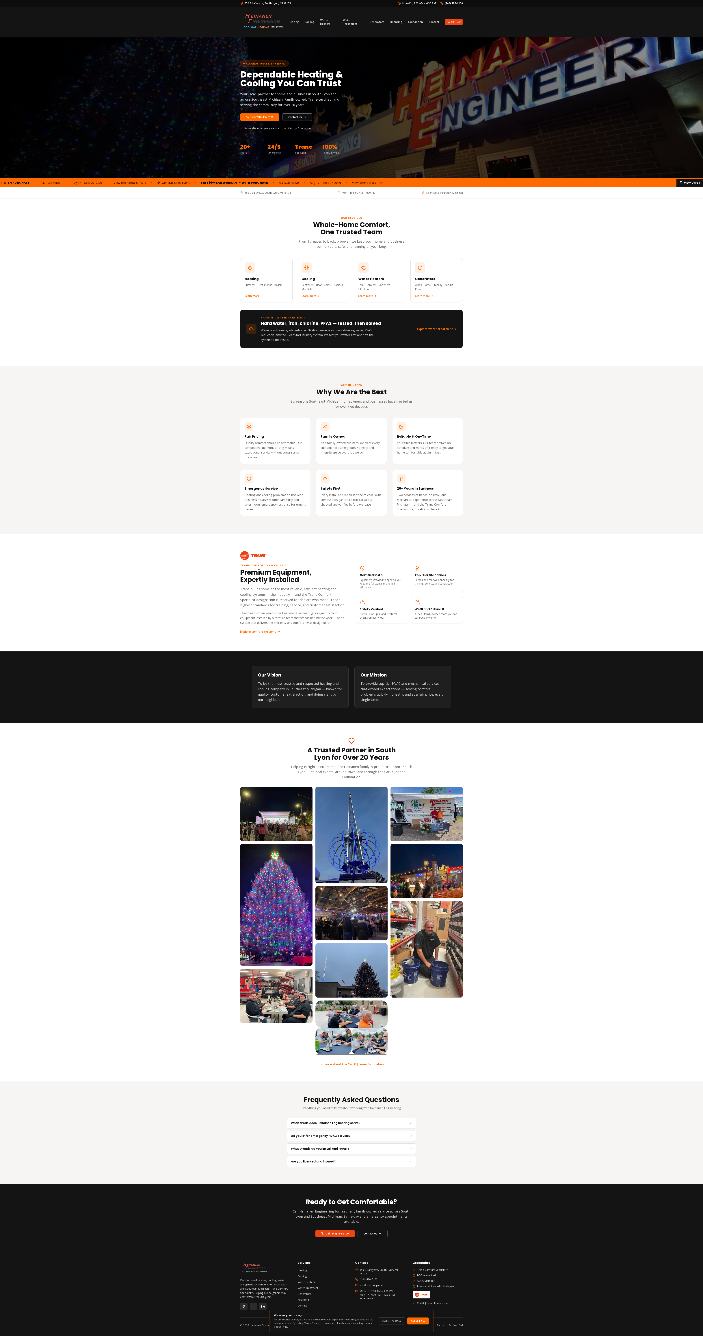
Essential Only (391, 1320)
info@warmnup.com (372, 1285)
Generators (377, 22)
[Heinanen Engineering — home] (263, 22)
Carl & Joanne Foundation (432, 1303)
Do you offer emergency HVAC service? (320, 1136)
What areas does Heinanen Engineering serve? (325, 1123)
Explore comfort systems (258, 632)
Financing (396, 22)
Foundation (415, 22)
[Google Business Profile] (263, 1306)
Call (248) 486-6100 (262, 117)
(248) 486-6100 (368, 1279)
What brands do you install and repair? (320, 1149)
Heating (294, 22)
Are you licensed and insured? (313, 1161)
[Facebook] (244, 1306)
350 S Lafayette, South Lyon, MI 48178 (379, 1271)
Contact (434, 22)
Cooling (309, 22)
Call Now (456, 21)
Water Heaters (325, 21)
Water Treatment (350, 21)
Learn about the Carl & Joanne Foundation (354, 1064)
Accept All (418, 1320)
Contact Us (295, 117)
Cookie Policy (281, 1326)
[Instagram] (253, 1306)
